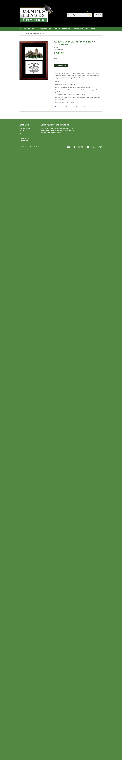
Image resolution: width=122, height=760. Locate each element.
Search (22, 136)
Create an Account (97, 11)
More (92, 29)
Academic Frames (81, 29)
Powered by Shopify (35, 147)
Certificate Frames (62, 29)
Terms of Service (24, 138)
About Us (22, 131)
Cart (99, 15)
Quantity (56, 58)
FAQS (21, 133)
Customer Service (25, 128)
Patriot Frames (45, 29)
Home (21, 33)
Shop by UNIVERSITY (27, 29)
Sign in (88, 11)
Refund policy (24, 141)
